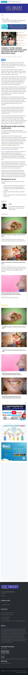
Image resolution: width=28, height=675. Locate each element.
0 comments (8, 237)
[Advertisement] (14, 521)
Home (3, 19)
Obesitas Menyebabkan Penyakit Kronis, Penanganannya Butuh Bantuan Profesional (11, 374)
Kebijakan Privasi (6, 604)
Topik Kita (5, 394)
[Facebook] (2, 59)
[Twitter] (5, 59)
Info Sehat (5, 325)
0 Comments (19, 56)
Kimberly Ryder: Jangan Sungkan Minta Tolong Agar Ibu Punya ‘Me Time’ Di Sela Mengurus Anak (14, 50)
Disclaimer (3, 595)
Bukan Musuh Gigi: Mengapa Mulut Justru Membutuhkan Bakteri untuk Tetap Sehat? (11, 397)
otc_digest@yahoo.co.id (9, 620)
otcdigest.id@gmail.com (20, 620)
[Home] (14, 8)
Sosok (7, 19)
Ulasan (4, 371)
